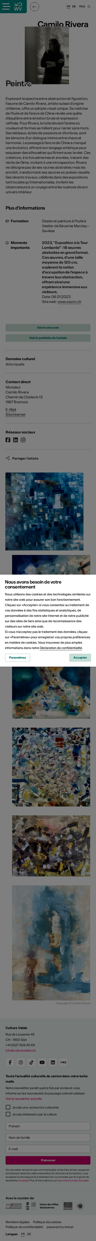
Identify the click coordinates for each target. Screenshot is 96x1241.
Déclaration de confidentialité (61, 648)
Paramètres (17, 657)
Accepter (80, 657)
